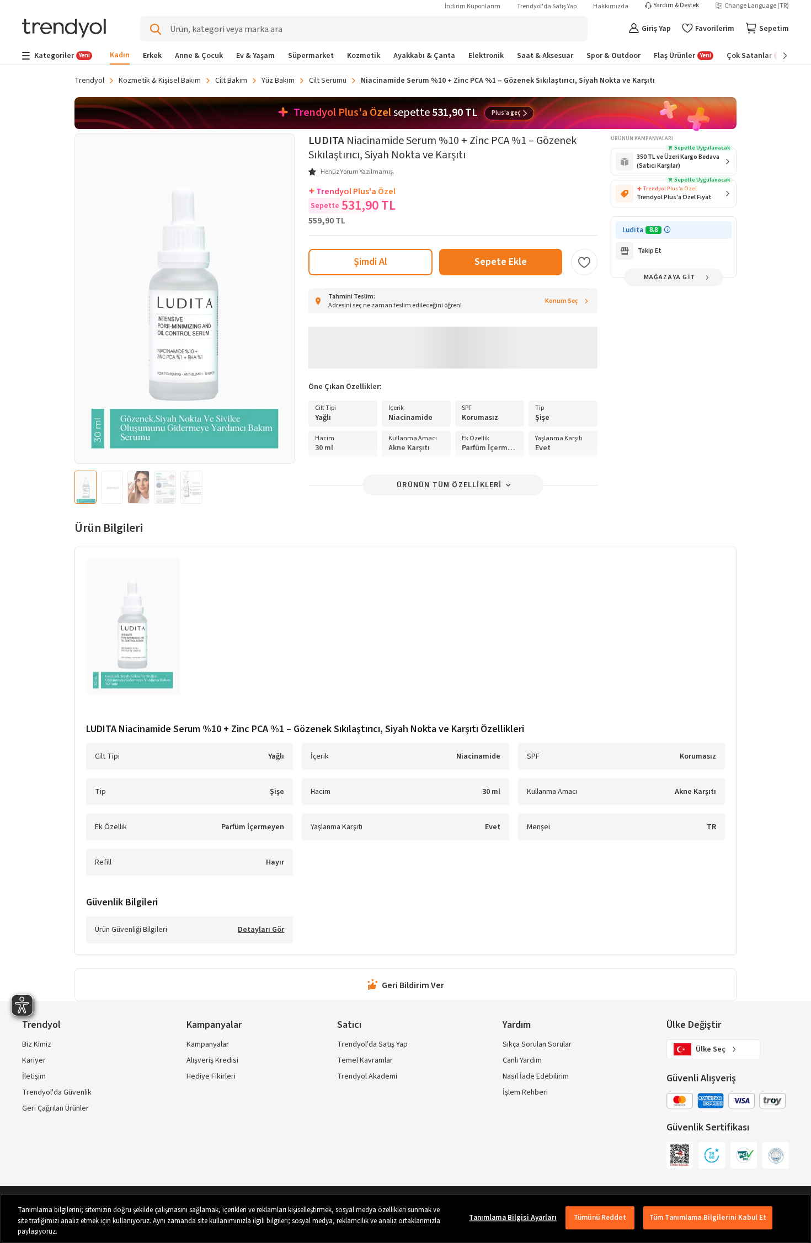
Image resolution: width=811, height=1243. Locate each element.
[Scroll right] (777, 56)
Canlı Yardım (522, 1060)
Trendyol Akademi (367, 1076)
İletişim (34, 1076)
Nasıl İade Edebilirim (536, 1076)
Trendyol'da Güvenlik (57, 1092)
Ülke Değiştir (693, 1025)
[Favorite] (584, 262)
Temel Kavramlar (365, 1060)
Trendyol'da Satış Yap (547, 6)
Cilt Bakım (231, 80)
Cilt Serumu (327, 80)
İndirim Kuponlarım (472, 6)
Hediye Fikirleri (211, 1076)
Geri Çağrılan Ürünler (55, 1108)
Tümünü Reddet (600, 1218)
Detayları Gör (261, 930)
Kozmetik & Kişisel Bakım (160, 80)
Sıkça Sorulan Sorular (537, 1044)
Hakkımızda (610, 6)
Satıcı (349, 1025)
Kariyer (34, 1060)
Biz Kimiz (36, 1044)
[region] (405, 1218)
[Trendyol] (64, 29)
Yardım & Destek (676, 5)
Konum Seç (561, 301)
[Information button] (667, 229)
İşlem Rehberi (525, 1092)
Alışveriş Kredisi (212, 1060)
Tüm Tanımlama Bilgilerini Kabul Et (707, 1218)
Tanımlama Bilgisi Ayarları (512, 1218)
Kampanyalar (207, 1044)
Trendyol (89, 80)
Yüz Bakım (278, 80)
